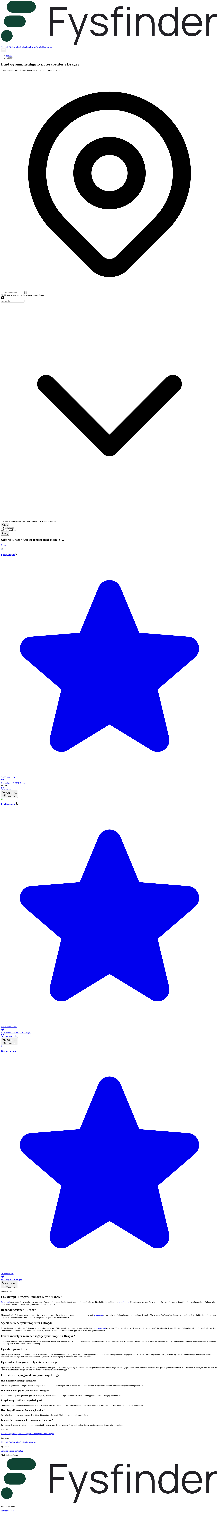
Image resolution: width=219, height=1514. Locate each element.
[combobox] (12, 292)
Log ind (49, 47)
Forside (9, 55)
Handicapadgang (10, 530)
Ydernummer (8, 528)
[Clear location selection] (25, 292)
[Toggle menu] (3, 50)
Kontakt (20, 1451)
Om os (32, 47)
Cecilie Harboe (8, 1051)
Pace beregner (36, 1434)
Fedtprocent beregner (22, 1434)
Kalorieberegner (7, 1434)
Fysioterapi (5, 1302)
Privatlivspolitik (7, 1511)
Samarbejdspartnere (9, 1451)
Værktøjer (5, 47)
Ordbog (23, 47)
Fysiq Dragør (8, 554)
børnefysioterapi (99, 1328)
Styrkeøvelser (14, 47)
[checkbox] (2, 528)
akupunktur (98, 1315)
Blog (28, 47)
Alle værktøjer (48, 1434)
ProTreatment (8, 804)
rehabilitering (123, 1302)
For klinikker (40, 47)
